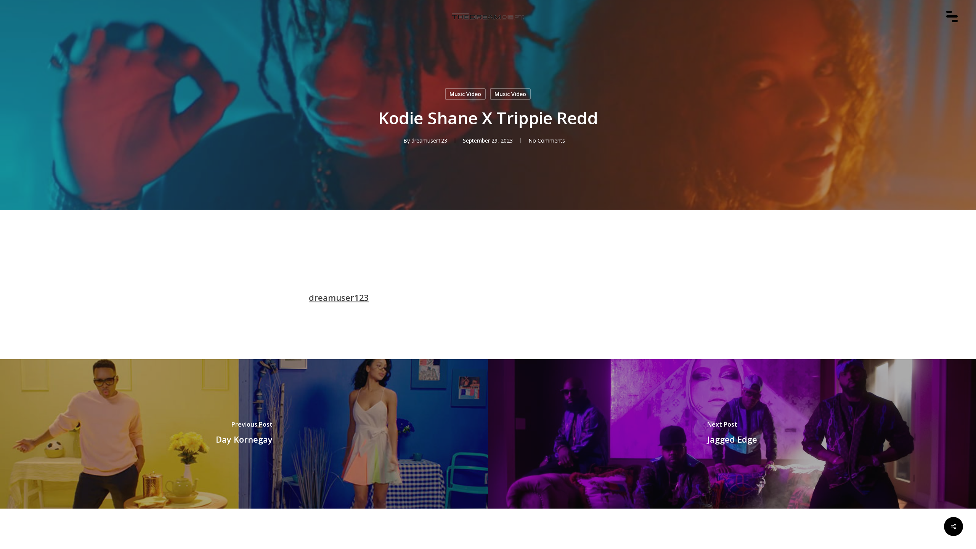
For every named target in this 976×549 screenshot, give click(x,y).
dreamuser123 (429, 140)
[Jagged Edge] (732, 434)
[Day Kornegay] (244, 434)
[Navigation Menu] (955, 27)
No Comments (546, 140)
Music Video (465, 94)
